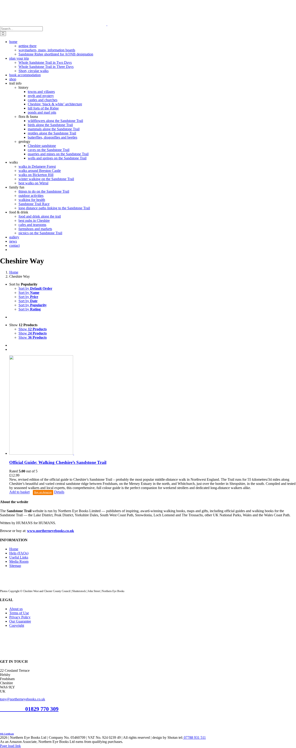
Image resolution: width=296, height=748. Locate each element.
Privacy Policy (20, 617)
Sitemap (15, 566)
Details (59, 492)
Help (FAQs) (18, 553)
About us (16, 609)
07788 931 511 (194, 737)
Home (13, 549)
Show (32, 329)
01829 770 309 (42, 709)
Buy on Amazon (43, 492)
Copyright (16, 625)
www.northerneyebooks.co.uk (50, 531)
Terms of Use (19, 613)
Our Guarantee (20, 621)
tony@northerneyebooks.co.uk (22, 699)
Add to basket (19, 492)
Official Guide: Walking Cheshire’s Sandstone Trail (57, 462)
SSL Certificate (7, 734)
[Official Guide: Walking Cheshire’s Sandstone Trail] (152, 405)
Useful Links (18, 557)
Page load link (10, 746)
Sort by (35, 288)
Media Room (18, 561)
